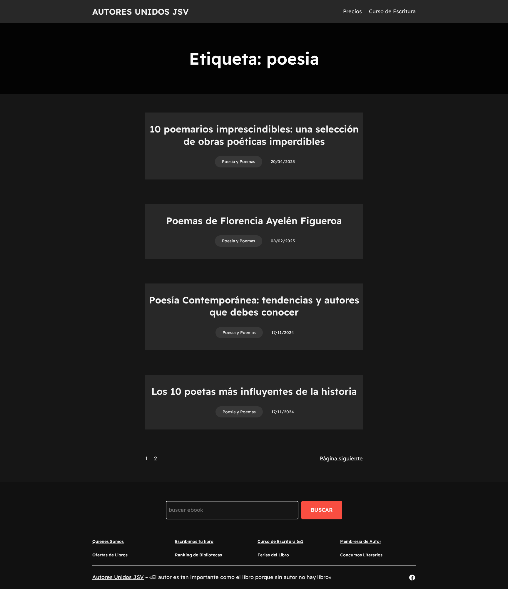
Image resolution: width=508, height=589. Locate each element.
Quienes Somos (108, 541)
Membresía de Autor (360, 541)
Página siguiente (341, 458)
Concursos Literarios (361, 555)
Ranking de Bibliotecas (198, 555)
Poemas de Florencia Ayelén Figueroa (254, 220)
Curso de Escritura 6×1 (280, 541)
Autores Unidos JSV (140, 11)
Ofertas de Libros (110, 555)
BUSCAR (322, 509)
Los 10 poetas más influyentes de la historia (254, 391)
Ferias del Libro (273, 555)
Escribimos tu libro (194, 541)
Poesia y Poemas (238, 161)
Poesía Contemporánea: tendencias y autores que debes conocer (254, 306)
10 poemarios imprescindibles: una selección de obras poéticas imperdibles (254, 135)
